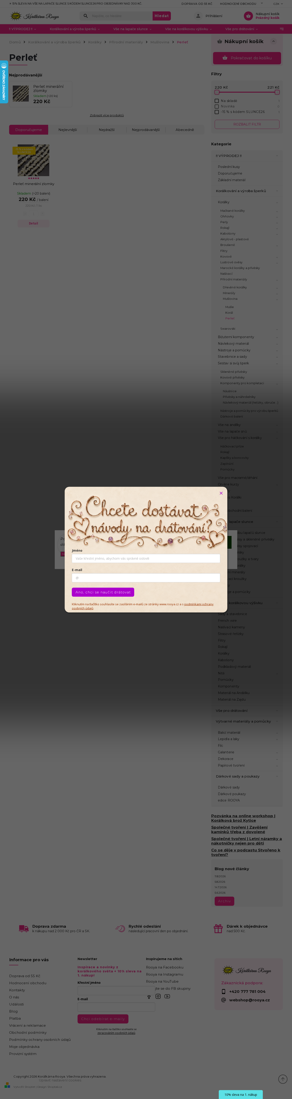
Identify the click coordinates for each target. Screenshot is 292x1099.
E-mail (77, 569)
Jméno (77, 550)
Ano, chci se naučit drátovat (103, 592)
